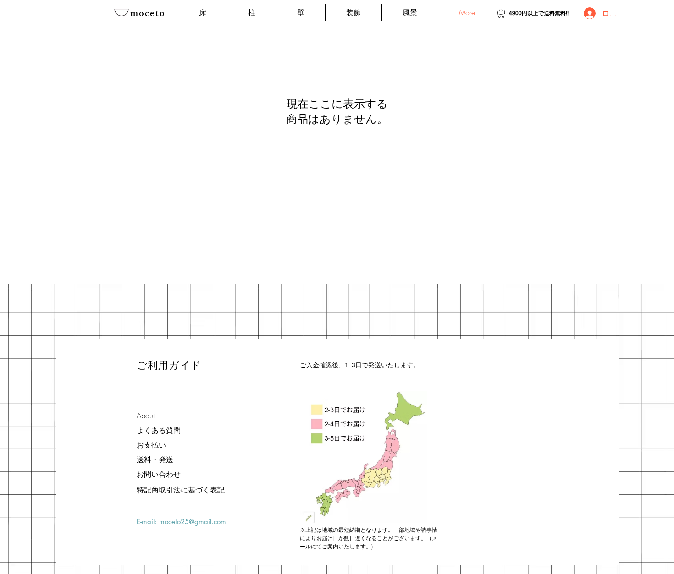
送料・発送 (155, 459)
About (146, 415)
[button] (501, 13)
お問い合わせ (159, 474)
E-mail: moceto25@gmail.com (181, 521)
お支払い (151, 445)
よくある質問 (159, 430)
